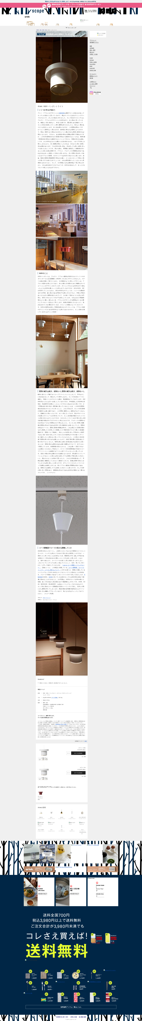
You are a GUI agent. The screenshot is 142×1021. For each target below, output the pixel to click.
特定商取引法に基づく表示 (62, 1017)
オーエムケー (93, 74)
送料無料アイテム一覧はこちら (71, 1007)
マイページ (92, 86)
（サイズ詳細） (54, 697)
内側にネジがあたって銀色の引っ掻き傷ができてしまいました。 (53, 683)
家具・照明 (92, 50)
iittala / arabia (93, 62)
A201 (86, 741)
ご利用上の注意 (73, 1017)
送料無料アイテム (94, 42)
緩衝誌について (93, 76)
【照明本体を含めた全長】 (61, 724)
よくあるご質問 (93, 84)
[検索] (91, 88)
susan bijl (92, 68)
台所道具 (92, 48)
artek (91, 66)
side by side (93, 70)
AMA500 (62, 113)
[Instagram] (91, 93)
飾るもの (92, 52)
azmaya (92, 60)
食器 (91, 46)
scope (91, 58)
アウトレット (93, 40)
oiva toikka (92, 64)
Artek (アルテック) (47, 597)
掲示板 (91, 78)
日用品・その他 (93, 54)
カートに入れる (78, 753)
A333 (50, 577)
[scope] (37, 11)
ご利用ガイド (93, 81)
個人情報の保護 (82, 1017)
